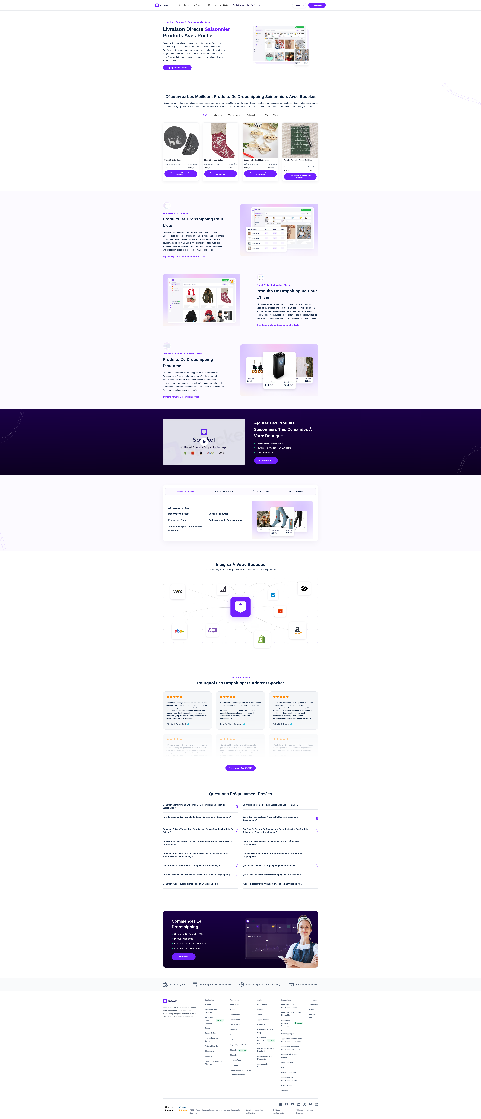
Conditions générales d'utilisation (254, 1111)
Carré (283, 1067)
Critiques (233, 1040)
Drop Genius (262, 1004)
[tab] (205, 115)
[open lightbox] (204, 442)
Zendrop (284, 1090)
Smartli (260, 1010)
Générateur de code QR (261, 1040)
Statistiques (234, 1065)
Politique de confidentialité (278, 1111)
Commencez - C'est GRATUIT (240, 768)
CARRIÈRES (313, 1004)
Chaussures (209, 1051)
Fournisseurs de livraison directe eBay (291, 1013)
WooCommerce (287, 1062)
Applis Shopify (263, 1020)
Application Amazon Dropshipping (286, 1023)
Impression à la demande (211, 1039)
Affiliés (232, 1035)
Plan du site (312, 1016)
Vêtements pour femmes (211, 1011)
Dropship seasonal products (177, 68)
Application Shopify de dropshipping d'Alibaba (290, 1048)
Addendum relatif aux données (304, 1111)
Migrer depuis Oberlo (238, 1045)
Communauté (235, 1025)
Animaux (208, 1056)
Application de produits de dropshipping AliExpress (291, 1040)
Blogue (232, 1010)
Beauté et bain (210, 1033)
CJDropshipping (287, 1085)
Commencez (317, 5)
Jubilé (259, 1015)
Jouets (207, 1028)
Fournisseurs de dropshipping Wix (288, 1032)
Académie (234, 1030)
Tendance (208, 1004)
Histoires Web (235, 1060)
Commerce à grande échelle (289, 1056)
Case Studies (235, 1015)
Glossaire (233, 1050)
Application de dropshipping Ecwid (289, 1079)
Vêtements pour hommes (209, 1020)
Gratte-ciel (261, 1025)
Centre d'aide (235, 1020)
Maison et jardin (211, 1046)
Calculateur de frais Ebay (265, 1031)
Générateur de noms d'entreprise (265, 1057)
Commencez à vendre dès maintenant (180, 174)
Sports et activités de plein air (213, 1062)
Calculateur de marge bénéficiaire (265, 1049)
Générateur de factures (262, 1065)
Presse (311, 1010)
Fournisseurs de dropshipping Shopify (289, 1006)
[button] (183, 5)
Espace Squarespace (289, 1072)
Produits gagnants (240, 5)
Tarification (255, 5)
